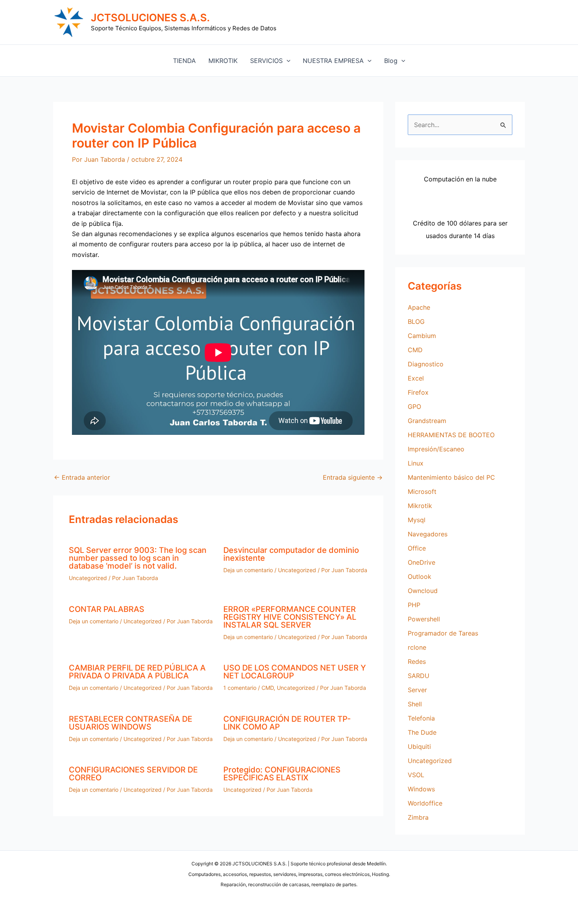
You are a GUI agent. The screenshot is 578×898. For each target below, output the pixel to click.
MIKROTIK (222, 61)
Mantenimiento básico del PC (451, 477)
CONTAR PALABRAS (106, 609)
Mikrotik (420, 506)
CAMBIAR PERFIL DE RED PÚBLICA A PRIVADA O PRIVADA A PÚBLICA (137, 671)
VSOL (416, 775)
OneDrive (421, 562)
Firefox (418, 392)
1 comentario (239, 687)
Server (417, 690)
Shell (415, 704)
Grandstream (427, 421)
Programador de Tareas (443, 633)
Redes (417, 661)
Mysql (416, 520)
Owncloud (423, 591)
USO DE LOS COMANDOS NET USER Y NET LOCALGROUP (294, 671)
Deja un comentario (248, 570)
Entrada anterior (82, 477)
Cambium (422, 336)
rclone (417, 647)
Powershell (424, 619)
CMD (267, 687)
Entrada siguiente (353, 477)
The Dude (422, 732)
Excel (416, 378)
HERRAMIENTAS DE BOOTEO (451, 435)
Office (417, 548)
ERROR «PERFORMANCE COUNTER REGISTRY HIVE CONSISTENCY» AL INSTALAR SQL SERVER (289, 617)
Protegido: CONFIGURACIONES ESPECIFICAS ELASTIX (282, 773)
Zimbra (418, 817)
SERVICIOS (266, 61)
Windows (421, 789)
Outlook (419, 576)
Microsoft (422, 491)
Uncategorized (88, 578)
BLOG (416, 321)
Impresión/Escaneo (436, 449)
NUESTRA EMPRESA (333, 61)
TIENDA (184, 61)
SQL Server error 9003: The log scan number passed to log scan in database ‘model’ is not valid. (137, 558)
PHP (414, 605)
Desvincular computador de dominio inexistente (291, 554)
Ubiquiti (419, 746)
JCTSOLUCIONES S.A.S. (150, 17)
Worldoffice (425, 803)
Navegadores (427, 534)
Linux (415, 463)
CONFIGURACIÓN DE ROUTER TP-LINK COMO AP (287, 723)
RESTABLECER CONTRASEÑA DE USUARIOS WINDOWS (130, 723)
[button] (287, 60)
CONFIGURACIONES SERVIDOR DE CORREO (133, 773)
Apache (419, 307)
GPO (414, 406)
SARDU (418, 676)
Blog (391, 61)
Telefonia (421, 718)
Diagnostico (426, 364)
